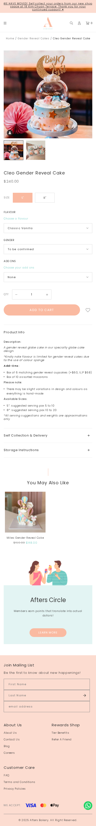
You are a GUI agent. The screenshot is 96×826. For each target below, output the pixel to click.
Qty (6, 294)
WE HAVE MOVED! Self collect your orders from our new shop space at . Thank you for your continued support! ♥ (47, 6)
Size (6, 197)
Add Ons (10, 261)
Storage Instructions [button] (21, 450)
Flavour (10, 212)
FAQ (6, 775)
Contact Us (12, 739)
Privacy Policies (15, 789)
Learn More (48, 632)
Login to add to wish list (87, 310)
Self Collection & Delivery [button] (26, 435)
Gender (9, 240)
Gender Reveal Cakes (33, 38)
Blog (7, 746)
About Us (10, 733)
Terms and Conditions (19, 782)
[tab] (48, 435)
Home (10, 38)
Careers (9, 753)
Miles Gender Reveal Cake (25, 538)
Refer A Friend (62, 739)
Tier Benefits (60, 733)
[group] (13, 150)
